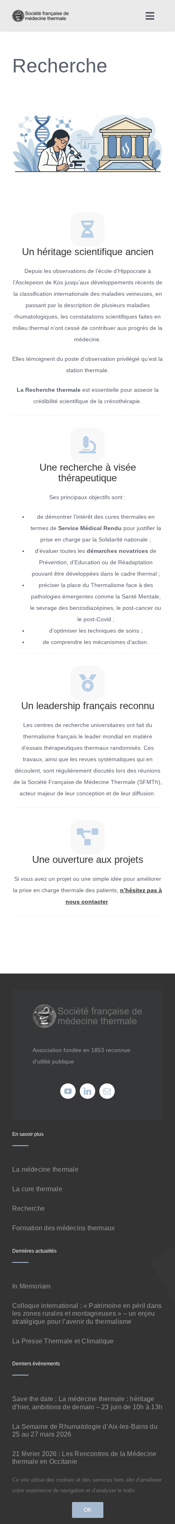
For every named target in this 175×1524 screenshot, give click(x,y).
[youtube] (68, 1091)
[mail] (107, 1091)
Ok (88, 1510)
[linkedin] (87, 1091)
